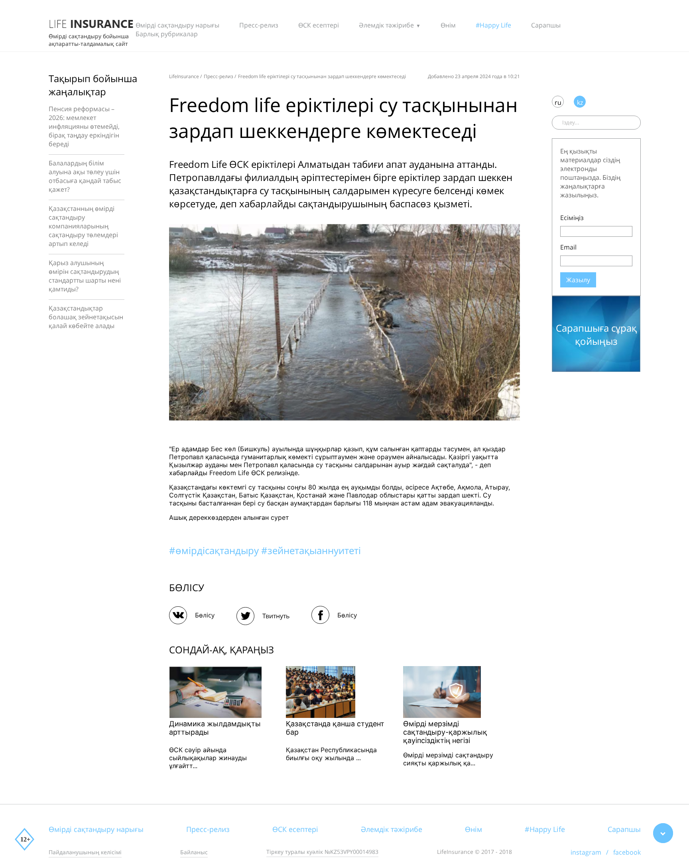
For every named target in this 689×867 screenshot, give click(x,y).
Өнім (448, 25)
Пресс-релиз (258, 25)
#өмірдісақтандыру (215, 550)
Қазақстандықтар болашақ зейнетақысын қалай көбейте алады (86, 317)
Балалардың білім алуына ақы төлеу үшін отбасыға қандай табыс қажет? (85, 176)
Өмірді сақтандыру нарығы (177, 25)
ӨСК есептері (318, 25)
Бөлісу (205, 615)
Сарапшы (546, 25)
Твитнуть (275, 615)
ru (558, 102)
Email (568, 247)
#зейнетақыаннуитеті (311, 550)
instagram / (592, 852)
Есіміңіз (572, 217)
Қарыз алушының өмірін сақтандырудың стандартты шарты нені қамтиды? (85, 275)
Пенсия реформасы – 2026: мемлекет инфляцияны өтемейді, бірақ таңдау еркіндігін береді (84, 126)
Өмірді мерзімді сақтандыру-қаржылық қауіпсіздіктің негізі (445, 732)
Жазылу (578, 279)
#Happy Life (493, 25)
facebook (627, 852)
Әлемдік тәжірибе (386, 25)
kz (580, 102)
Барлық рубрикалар (167, 33)
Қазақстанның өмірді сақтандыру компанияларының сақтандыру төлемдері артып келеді (83, 226)
